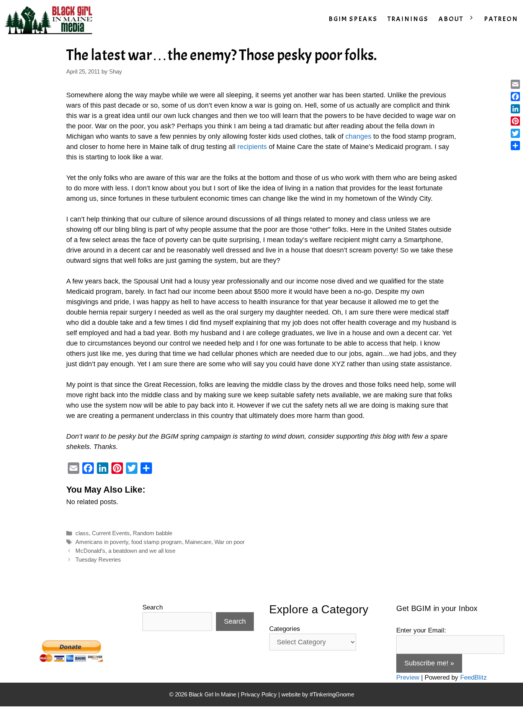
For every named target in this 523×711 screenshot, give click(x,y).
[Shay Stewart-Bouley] (50, 19)
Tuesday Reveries (98, 559)
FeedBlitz (473, 677)
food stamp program (156, 542)
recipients (252, 147)
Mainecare (198, 542)
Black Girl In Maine (213, 694)
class (82, 533)
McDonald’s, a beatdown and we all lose (125, 550)
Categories (284, 628)
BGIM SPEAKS (353, 19)
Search (152, 607)
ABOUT (450, 19)
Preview (407, 677)
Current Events (111, 533)
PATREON (501, 19)
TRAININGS (407, 19)
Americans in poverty (101, 542)
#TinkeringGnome (332, 694)
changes (358, 136)
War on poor (229, 542)
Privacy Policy (259, 694)
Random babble (152, 533)
